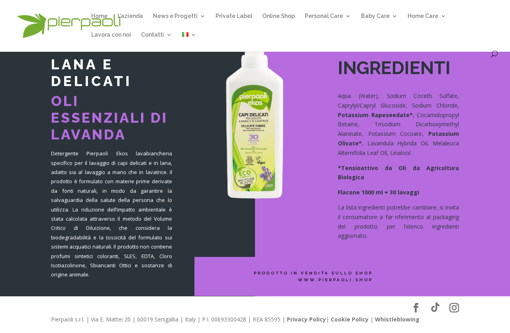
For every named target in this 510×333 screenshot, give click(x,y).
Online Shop (278, 16)
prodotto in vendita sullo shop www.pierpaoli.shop (313, 276)
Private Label (234, 16)
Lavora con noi (111, 35)
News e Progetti (175, 16)
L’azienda (130, 16)
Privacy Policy (306, 319)
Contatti (152, 35)
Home (99, 16)
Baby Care (375, 16)
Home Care (423, 16)
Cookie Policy (350, 319)
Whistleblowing (397, 319)
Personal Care (324, 16)
